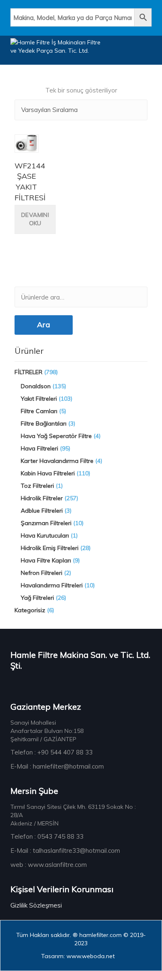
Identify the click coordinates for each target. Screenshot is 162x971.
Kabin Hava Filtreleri (48, 473)
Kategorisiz (30, 610)
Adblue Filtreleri (42, 510)
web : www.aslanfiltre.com (48, 865)
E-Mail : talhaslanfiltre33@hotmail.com (65, 850)
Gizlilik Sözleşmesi (36, 905)
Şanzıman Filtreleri (46, 523)
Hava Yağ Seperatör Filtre (56, 436)
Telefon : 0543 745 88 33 (46, 836)
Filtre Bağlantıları (43, 423)
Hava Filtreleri (39, 448)
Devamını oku (35, 219)
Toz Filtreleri (37, 485)
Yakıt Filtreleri (39, 398)
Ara (43, 324)
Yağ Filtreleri (37, 597)
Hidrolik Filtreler (42, 498)
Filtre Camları (39, 411)
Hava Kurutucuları (45, 535)
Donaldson (36, 386)
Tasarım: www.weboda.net (78, 956)
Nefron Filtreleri (41, 573)
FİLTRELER (28, 372)
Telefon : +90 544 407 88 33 (51, 752)
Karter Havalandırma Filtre (57, 461)
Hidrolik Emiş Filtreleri (50, 548)
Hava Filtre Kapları (46, 560)
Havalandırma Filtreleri (52, 585)
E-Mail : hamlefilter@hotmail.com (57, 766)
